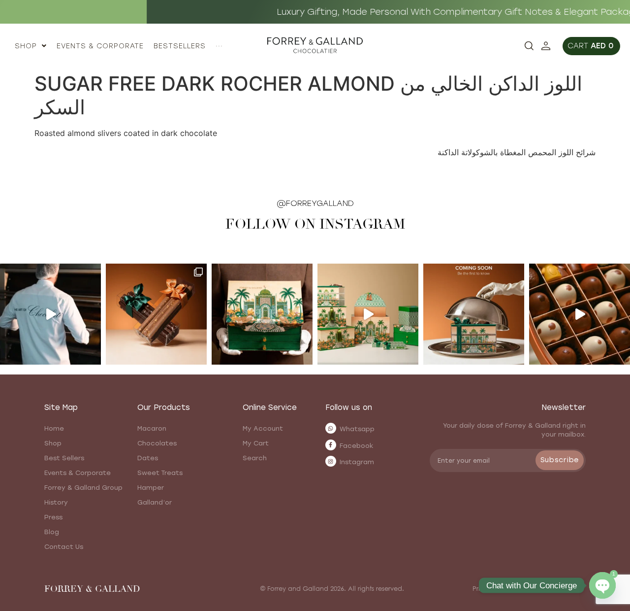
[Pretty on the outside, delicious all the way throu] (579, 314)
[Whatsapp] (330, 428)
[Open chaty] (602, 585)
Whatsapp (357, 429)
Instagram (357, 462)
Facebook (357, 445)
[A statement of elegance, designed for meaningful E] (262, 314)
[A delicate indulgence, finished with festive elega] (156, 314)
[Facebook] (330, 445)
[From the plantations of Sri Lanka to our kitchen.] (50, 314)
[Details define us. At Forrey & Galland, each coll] (367, 314)
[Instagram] (330, 461)
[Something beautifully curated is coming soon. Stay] (473, 314)
